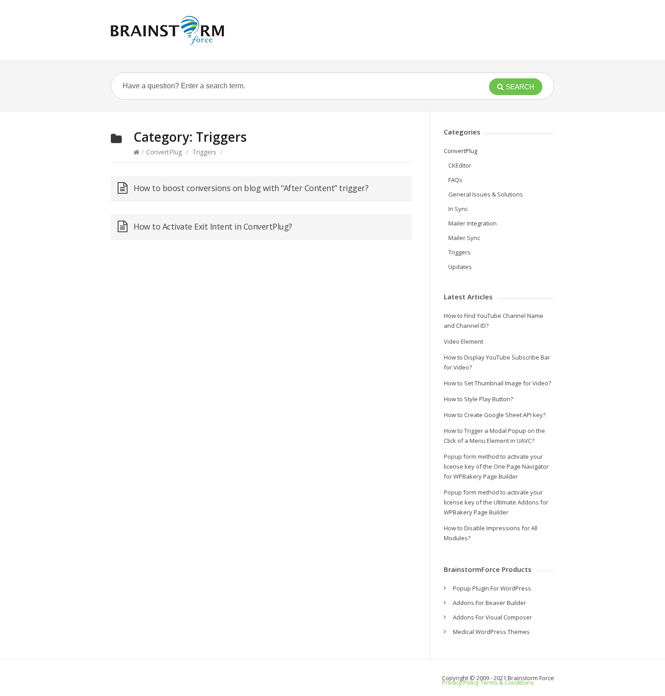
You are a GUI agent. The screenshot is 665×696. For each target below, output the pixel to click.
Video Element (463, 341)
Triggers (204, 152)
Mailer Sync (464, 238)
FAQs (455, 180)
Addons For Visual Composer (492, 617)
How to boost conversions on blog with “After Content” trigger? (250, 187)
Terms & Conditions (507, 682)
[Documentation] (167, 30)
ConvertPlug (164, 152)
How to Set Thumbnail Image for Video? (497, 383)
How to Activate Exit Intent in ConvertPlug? (212, 226)
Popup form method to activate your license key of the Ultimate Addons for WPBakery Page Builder (496, 502)
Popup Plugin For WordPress (492, 588)
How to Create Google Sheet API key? (495, 415)
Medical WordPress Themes (491, 632)
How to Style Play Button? (478, 399)
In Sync (458, 209)
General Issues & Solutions (485, 194)
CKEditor (459, 165)
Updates (460, 267)
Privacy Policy (460, 682)
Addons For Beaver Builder (489, 603)
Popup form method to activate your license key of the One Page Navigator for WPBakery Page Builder (496, 466)
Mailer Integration (472, 223)
